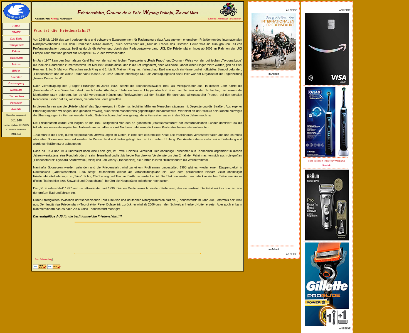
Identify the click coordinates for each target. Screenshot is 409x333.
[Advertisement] (274, 161)
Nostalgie (16, 90)
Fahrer (16, 51)
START (16, 32)
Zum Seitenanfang (43, 259)
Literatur (16, 77)
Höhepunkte (16, 45)
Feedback (16, 102)
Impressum (223, 19)
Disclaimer (235, 19)
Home (16, 26)
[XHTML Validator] (39, 267)
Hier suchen (16, 96)
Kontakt (16, 109)
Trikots (16, 64)
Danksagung (16, 83)
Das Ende (16, 38)
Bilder (16, 70)
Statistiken (16, 58)
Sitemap (212, 19)
